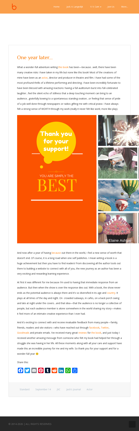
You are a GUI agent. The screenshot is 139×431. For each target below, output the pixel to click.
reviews (82, 332)
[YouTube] (127, 423)
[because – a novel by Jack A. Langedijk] (14, 7)
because (56, 252)
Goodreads (23, 332)
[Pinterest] (121, 423)
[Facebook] (108, 423)
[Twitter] (114, 423)
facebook (94, 327)
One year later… (35, 57)
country (111, 292)
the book (96, 332)
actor (45, 77)
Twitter (105, 327)
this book (63, 67)
